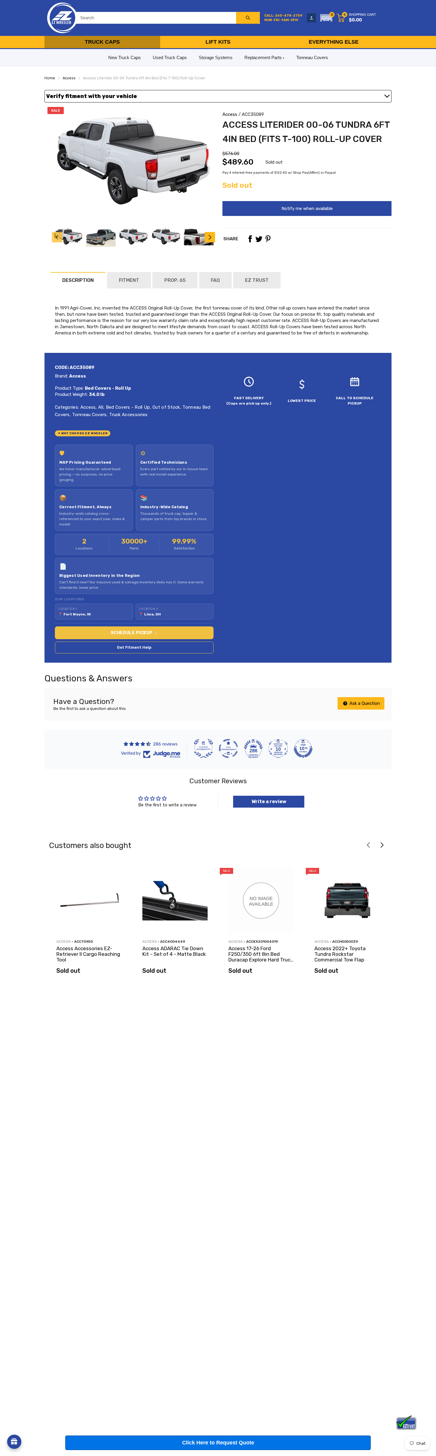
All (100, 407)
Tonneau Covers (312, 57)
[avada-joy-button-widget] (14, 1442)
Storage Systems (216, 57)
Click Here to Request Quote (218, 1443)
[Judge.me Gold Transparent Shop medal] (228, 748)
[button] (326, 18)
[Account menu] (311, 17)
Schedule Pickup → (134, 632)
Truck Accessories (127, 414)
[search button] (248, 18)
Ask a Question (364, 703)
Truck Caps (102, 42)
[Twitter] (258, 238)
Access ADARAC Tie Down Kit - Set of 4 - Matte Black (174, 951)
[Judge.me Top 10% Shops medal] (303, 748)
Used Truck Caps (170, 57)
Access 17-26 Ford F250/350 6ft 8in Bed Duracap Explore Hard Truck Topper (260, 956)
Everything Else (334, 42)
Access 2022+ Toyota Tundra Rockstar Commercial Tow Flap (340, 953)
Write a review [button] (269, 801)
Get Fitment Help (134, 647)
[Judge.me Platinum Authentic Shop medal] (203, 748)
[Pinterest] (267, 238)
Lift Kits (218, 42)
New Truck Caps (124, 57)
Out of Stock (165, 407)
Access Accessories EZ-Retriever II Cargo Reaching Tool (88, 953)
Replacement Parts (263, 57)
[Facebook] (250, 238)
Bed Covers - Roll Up (127, 407)
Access (229, 114)
